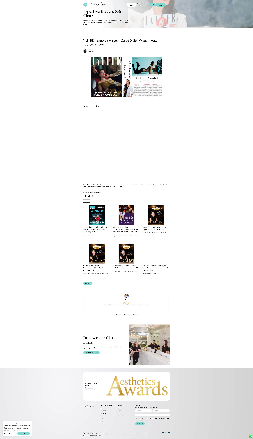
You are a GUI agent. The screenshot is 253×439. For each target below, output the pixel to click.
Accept (24, 433)
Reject (11, 433)
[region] (17, 428)
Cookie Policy (18, 430)
